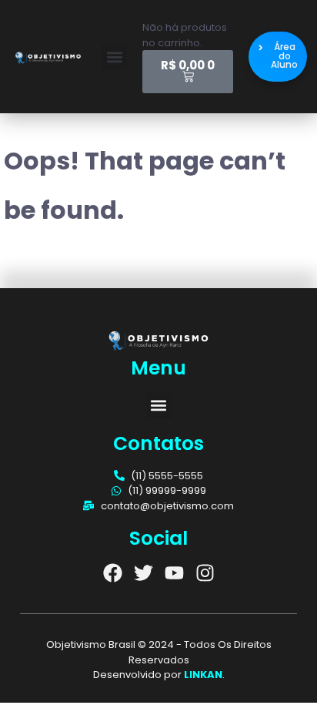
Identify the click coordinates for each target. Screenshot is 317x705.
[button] (114, 56)
